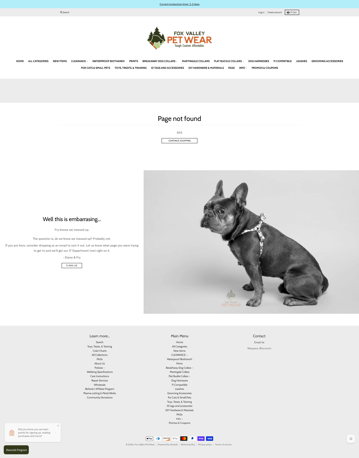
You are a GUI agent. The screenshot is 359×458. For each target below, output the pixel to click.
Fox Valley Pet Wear (144, 444)
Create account (275, 12)
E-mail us (71, 265)
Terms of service (223, 444)
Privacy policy (205, 444)
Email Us (259, 342)
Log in (261, 12)
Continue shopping (179, 140)
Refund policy (188, 444)
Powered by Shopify (168, 444)
